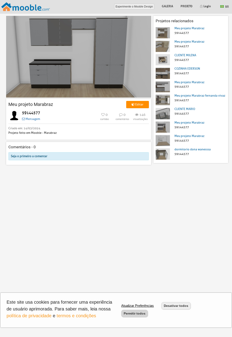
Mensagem (32, 119)
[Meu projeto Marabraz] (163, 32)
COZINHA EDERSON (187, 69)
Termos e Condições (76, 315)
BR (227, 6)
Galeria (167, 5)
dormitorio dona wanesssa (192, 149)
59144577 (31, 112)
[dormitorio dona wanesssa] (163, 154)
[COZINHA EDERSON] (163, 73)
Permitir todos (134, 313)
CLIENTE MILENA (185, 55)
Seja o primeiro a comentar (29, 156)
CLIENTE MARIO (184, 109)
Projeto (186, 5)
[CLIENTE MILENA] (163, 59)
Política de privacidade (29, 315)
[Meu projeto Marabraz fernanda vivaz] (163, 100)
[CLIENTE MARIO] (163, 113)
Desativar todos (176, 306)
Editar (139, 104)
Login (207, 5)
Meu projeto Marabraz (189, 28)
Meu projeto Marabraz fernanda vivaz (199, 96)
